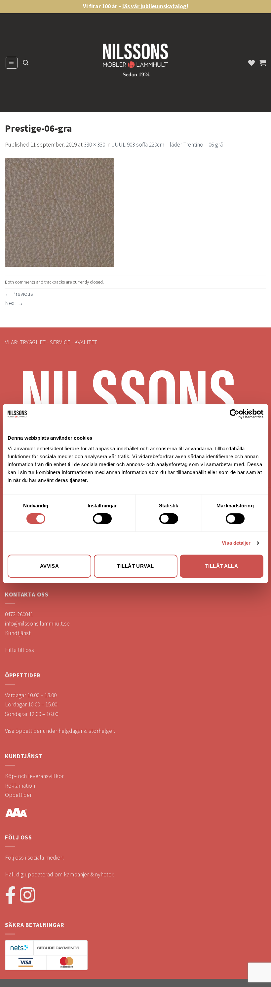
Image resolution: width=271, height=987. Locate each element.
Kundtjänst (18, 633)
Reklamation (20, 785)
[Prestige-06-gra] (59, 212)
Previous (19, 293)
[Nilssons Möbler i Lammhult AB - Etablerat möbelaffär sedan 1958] (135, 62)
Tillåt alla (221, 566)
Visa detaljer (236, 543)
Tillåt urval (135, 566)
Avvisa (49, 566)
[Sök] (25, 62)
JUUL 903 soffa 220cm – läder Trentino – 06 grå (167, 144)
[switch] (102, 518)
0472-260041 (19, 614)
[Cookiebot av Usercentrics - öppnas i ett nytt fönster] (234, 414)
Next (14, 303)
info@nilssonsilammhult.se (37, 623)
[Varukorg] (262, 62)
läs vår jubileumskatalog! (155, 6)
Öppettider (18, 795)
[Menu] (12, 62)
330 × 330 (94, 144)
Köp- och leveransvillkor (34, 776)
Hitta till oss (19, 650)
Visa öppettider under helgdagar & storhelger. (60, 730)
